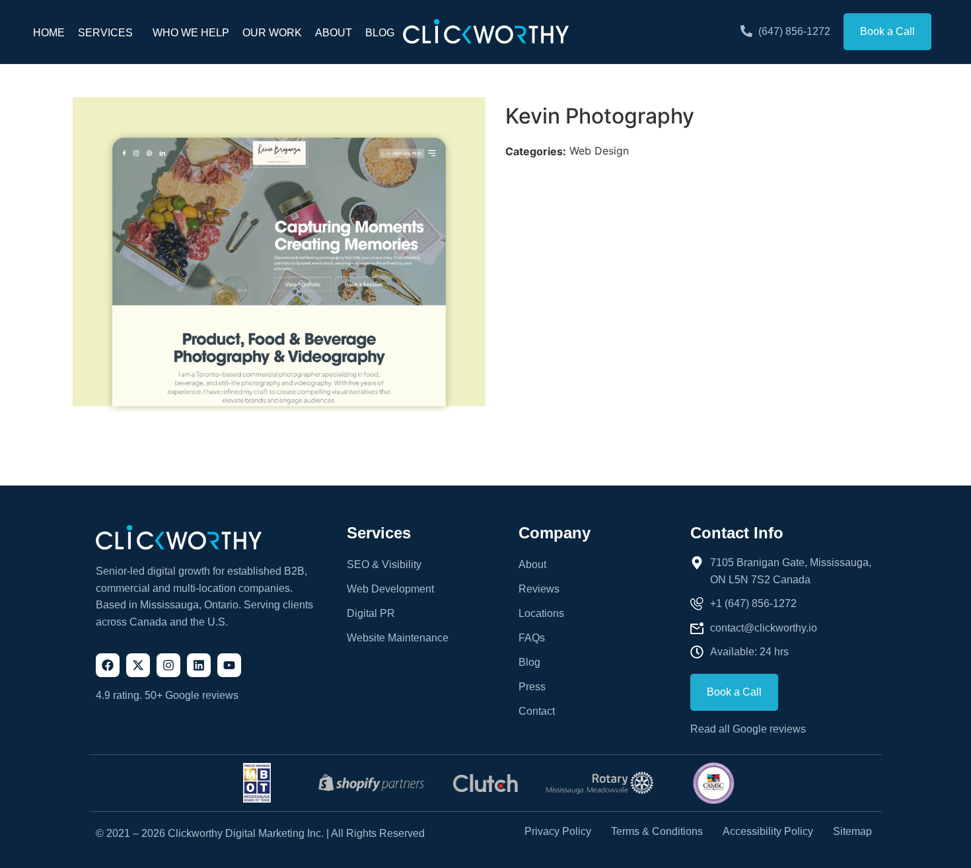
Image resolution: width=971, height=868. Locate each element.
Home (49, 32)
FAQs (532, 637)
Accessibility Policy (768, 831)
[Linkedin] (199, 665)
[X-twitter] (138, 665)
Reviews (539, 589)
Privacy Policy (557, 831)
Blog (379, 32)
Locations (541, 613)
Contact (537, 711)
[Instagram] (168, 665)
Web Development (390, 589)
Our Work (272, 32)
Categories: (535, 151)
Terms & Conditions (657, 831)
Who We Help (191, 32)
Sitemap (852, 831)
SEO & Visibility (384, 564)
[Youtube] (229, 665)
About (333, 32)
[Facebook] (108, 665)
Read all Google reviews (748, 729)
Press (532, 686)
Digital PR (371, 613)
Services (105, 32)
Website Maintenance (398, 637)
